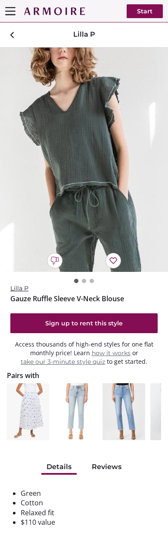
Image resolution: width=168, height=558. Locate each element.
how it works (111, 353)
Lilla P (19, 288)
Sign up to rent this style (84, 323)
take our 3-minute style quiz (63, 362)
